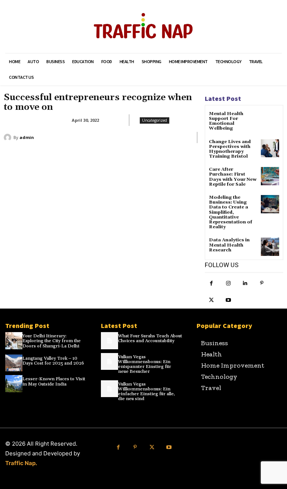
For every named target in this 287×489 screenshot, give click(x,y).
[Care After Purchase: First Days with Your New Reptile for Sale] (270, 176)
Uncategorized (154, 120)
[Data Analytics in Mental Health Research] (270, 247)
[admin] (8, 137)
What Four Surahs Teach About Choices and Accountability (150, 338)
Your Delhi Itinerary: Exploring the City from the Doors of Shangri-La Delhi (51, 341)
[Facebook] (211, 283)
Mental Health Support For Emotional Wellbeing (226, 121)
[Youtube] (228, 300)
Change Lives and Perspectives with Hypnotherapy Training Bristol (230, 149)
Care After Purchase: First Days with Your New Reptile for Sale (232, 177)
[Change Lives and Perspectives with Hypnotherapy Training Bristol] (270, 148)
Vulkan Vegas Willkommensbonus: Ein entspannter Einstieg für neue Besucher (144, 364)
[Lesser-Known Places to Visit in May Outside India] (13, 383)
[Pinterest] (261, 283)
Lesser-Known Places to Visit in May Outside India (53, 381)
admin (26, 137)
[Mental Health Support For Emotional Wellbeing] (270, 120)
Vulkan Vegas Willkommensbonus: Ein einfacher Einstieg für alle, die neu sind (146, 391)
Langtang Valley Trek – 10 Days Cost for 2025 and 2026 (53, 361)
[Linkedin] (244, 283)
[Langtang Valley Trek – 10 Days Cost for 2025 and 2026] (13, 363)
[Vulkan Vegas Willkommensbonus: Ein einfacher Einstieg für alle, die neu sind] (109, 388)
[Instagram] (228, 283)
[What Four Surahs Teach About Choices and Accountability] (109, 340)
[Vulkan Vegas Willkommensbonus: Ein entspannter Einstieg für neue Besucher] (109, 361)
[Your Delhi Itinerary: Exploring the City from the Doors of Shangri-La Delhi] (13, 340)
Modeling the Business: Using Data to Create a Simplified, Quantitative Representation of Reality (230, 212)
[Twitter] (211, 300)
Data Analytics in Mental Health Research (229, 245)
